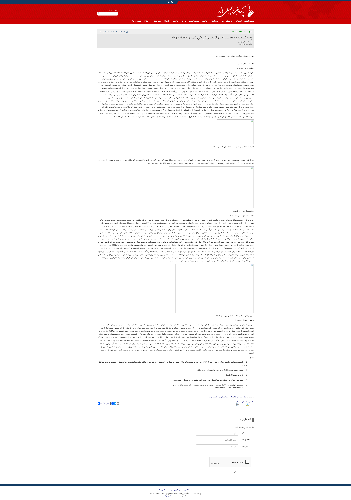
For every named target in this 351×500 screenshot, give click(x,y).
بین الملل (214, 21)
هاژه (231, 397)
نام (243, 432)
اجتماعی (238, 21)
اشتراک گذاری (104, 403)
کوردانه (166, 21)
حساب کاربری (178, 489)
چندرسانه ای (156, 21)
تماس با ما (136, 21)
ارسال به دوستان (247, 401)
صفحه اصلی (249, 21)
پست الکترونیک (247, 439)
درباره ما (170, 489)
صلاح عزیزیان (241, 397)
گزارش (175, 21)
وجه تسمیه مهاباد (214, 397)
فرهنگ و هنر (226, 21)
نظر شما (244, 446)
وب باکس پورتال (169, 496)
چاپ (237, 402)
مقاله (146, 21)
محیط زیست (194, 21)
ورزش (183, 21)
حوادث (205, 21)
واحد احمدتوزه (224, 397)
